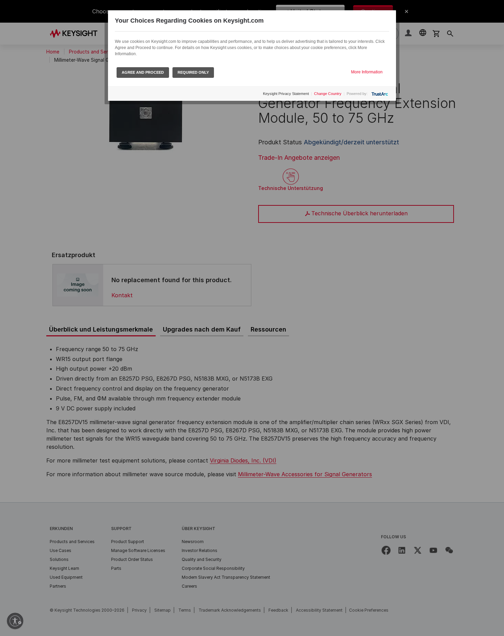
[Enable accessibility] (15, 621)
